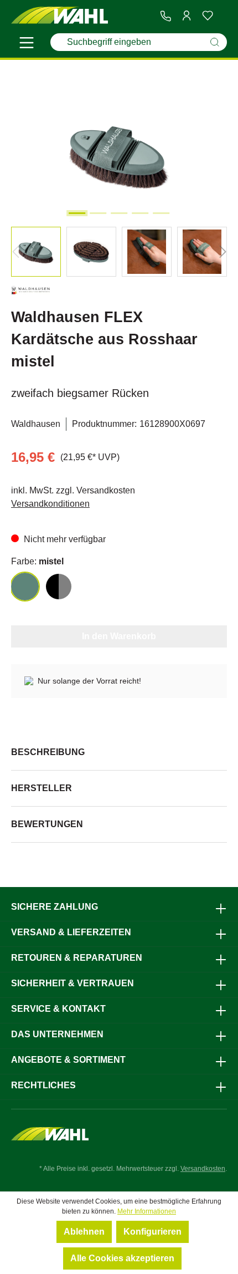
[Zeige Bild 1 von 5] (77, 213)
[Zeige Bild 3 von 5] (119, 213)
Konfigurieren (152, 1231)
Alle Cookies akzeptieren (122, 1258)
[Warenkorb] (222, 16)
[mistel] (25, 586)
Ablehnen (84, 1231)
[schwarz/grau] (58, 586)
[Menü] (26, 44)
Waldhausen (35, 424)
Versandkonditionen (50, 503)
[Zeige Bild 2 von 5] (98, 213)
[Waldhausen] (30, 292)
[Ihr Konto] (186, 15)
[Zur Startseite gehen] (59, 16)
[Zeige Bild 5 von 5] (161, 213)
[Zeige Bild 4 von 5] (140, 213)
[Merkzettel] (207, 15)
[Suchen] (215, 42)
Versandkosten (202, 1169)
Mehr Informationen (146, 1211)
